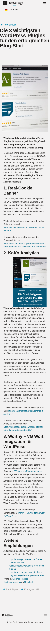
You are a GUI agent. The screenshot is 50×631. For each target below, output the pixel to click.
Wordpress (11, 25)
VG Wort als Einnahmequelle (28, 471)
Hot (2, 25)
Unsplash (28, 582)
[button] (44, 3)
